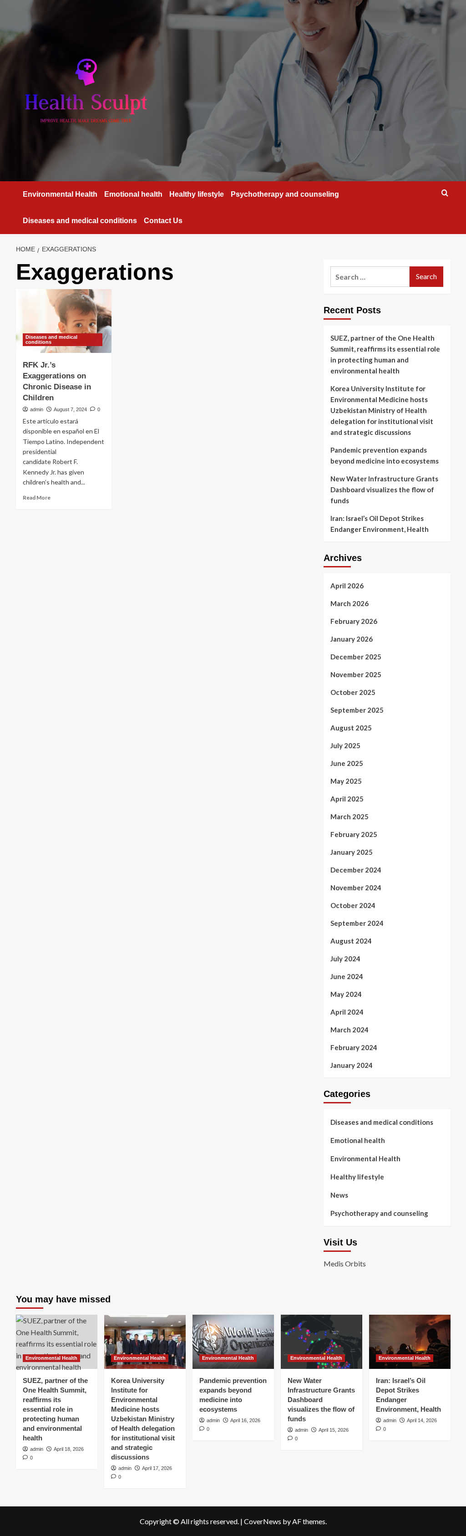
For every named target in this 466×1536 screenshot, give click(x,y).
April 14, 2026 (422, 1420)
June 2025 (346, 763)
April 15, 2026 (334, 1430)
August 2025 (351, 728)
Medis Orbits (345, 1263)
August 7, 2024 (70, 409)
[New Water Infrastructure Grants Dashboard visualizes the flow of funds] (321, 1342)
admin (36, 409)
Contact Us (163, 221)
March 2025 (349, 816)
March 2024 (349, 1030)
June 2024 (346, 976)
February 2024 (353, 1047)
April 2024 (347, 1012)
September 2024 (357, 923)
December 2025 (355, 657)
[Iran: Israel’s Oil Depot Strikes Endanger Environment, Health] (410, 1342)
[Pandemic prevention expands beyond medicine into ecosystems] (233, 1342)
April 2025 (347, 799)
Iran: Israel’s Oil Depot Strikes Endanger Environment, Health (379, 523)
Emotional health (133, 194)
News (339, 1195)
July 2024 (345, 958)
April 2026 (347, 586)
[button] (445, 193)
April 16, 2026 (245, 1420)
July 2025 (345, 745)
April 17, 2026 (157, 1468)
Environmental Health (60, 194)
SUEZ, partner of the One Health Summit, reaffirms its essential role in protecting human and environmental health (385, 354)
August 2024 (351, 941)
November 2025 (355, 674)
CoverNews (262, 1521)
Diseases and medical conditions (80, 221)
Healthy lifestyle (196, 194)
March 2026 (349, 603)
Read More (37, 497)
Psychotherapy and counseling (285, 194)
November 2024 (355, 887)
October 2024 (352, 905)
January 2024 (351, 1065)
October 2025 (352, 692)
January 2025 (351, 852)
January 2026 (351, 639)
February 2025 (353, 834)
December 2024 (355, 870)
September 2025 (357, 710)
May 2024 (346, 994)
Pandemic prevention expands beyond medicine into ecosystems (384, 455)
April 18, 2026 (69, 1449)
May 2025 (346, 781)
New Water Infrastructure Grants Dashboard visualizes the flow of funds (384, 490)
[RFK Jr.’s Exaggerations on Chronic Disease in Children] (63, 321)
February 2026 (353, 621)
